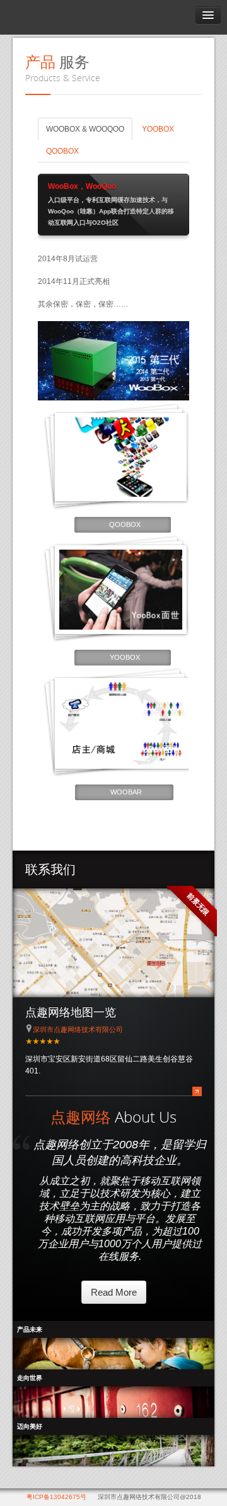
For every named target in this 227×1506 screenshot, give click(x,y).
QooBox (62, 151)
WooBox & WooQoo (85, 129)
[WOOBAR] (122, 723)
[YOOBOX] (121, 589)
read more (114, 1292)
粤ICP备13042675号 (56, 1496)
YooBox (158, 129)
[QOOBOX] (121, 457)
